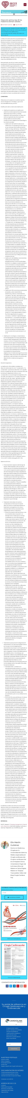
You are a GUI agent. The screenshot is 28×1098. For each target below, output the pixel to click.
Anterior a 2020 (5, 1059)
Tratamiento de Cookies (7, 1090)
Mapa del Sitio (4, 1092)
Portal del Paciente (6, 1062)
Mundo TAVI (4, 1064)
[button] (14, 14)
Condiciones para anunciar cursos (9, 1072)
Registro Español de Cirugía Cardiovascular (12, 1066)
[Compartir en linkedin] (14, 986)
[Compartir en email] (25, 986)
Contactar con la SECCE (7, 1079)
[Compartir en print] (21, 986)
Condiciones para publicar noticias (9, 1074)
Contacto (3, 1085)
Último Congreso (5, 1061)
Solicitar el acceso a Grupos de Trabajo (11, 1075)
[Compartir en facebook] (7, 986)
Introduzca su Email (7, 890)
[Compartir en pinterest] (17, 986)
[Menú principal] (25, 4)
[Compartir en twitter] (10, 986)
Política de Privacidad (6, 1087)
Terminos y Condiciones (7, 1088)
